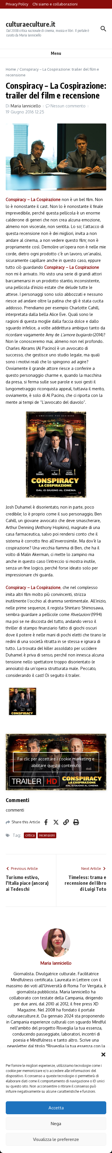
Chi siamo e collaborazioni (55, 4)
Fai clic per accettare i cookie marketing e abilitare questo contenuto (56, 762)
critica (30, 835)
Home (11, 69)
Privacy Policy (17, 4)
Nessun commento (68, 105)
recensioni (47, 835)
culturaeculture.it (30, 24)
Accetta (56, 1107)
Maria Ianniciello (26, 105)
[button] (103, 1054)
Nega (56, 1123)
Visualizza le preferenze (56, 1139)
